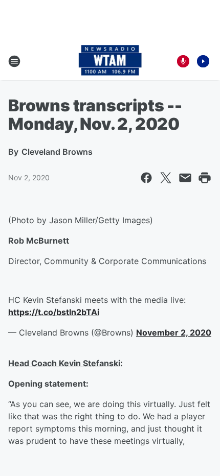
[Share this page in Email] (185, 178)
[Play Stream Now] (203, 61)
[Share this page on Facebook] (146, 178)
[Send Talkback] (183, 61)
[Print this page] (204, 178)
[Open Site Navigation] (14, 61)
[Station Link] (110, 61)
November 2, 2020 (173, 332)
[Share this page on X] (166, 178)
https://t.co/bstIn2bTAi (53, 312)
